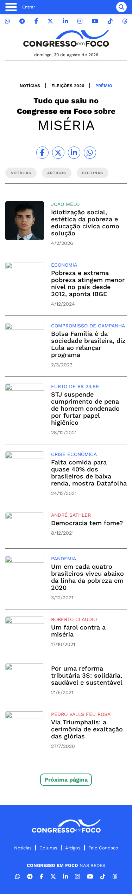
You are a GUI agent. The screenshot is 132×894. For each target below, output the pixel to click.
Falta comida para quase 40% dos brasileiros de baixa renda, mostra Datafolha (89, 472)
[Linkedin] (65, 21)
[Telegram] (22, 21)
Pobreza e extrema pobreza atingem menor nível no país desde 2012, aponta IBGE (88, 283)
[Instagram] (79, 21)
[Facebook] (36, 21)
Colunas (48, 847)
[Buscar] (121, 7)
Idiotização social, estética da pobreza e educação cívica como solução (85, 222)
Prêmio (103, 85)
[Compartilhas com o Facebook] (42, 152)
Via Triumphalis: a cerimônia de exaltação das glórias (87, 729)
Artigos (73, 847)
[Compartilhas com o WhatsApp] (90, 152)
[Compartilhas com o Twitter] (58, 152)
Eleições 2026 (67, 85)
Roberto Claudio (74, 619)
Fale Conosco (103, 847)
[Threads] (124, 21)
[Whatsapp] (7, 21)
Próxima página (66, 779)
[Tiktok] (110, 21)
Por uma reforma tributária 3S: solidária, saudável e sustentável (86, 675)
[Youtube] (95, 21)
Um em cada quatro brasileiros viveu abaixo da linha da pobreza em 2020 (87, 577)
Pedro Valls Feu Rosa (81, 714)
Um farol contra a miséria (78, 631)
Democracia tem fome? (87, 523)
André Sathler (71, 515)
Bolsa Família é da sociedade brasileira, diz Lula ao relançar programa (88, 344)
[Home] (66, 38)
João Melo (65, 204)
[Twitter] (50, 21)
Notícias (30, 85)
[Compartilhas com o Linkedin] (74, 152)
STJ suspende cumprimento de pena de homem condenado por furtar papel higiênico (85, 408)
